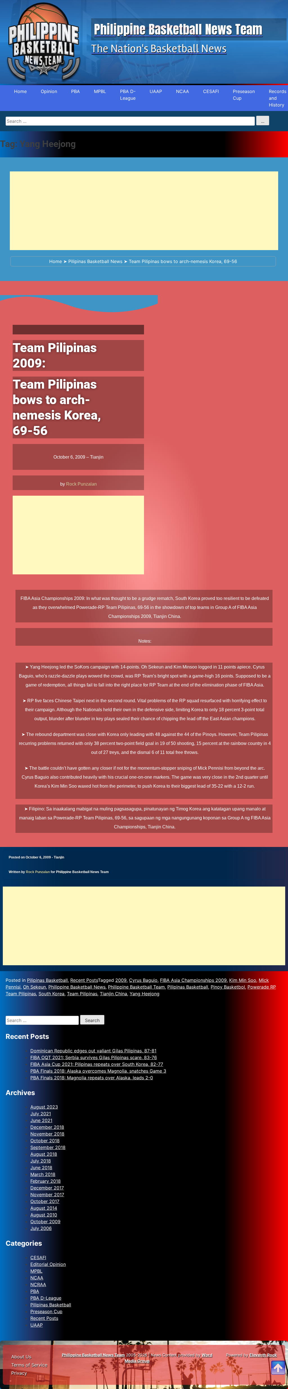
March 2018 (42, 1174)
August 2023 (44, 1107)
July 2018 (40, 1161)
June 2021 (41, 1120)
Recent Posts (84, 980)
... (262, 121)
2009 (121, 980)
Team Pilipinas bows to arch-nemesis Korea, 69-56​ (183, 261)
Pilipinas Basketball (47, 980)
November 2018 (47, 1134)
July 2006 (41, 1228)
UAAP (156, 91)
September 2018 (48, 1147)
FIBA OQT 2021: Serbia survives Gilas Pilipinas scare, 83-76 (93, 1057)
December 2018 (47, 1127)
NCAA (182, 91)
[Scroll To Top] (278, 1361)
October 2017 (44, 1201)
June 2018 (41, 1167)
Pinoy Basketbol (228, 987)
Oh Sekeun (34, 987)
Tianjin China (113, 993)
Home (20, 91)
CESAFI (211, 91)
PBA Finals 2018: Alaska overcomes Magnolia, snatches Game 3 (98, 1071)
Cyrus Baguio (143, 980)
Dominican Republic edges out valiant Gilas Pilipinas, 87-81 (93, 1050)
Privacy (19, 1373)
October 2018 (45, 1140)
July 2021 (40, 1113)
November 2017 (47, 1194)
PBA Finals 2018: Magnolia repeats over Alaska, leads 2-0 (91, 1077)
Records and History (277, 98)
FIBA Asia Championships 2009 (193, 980)
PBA (75, 91)
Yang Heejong (144, 993)
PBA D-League (128, 95)
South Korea (51, 993)
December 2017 (47, 1188)
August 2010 (43, 1215)
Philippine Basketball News (76, 987)
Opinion (49, 91)
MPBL (100, 91)
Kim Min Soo (242, 980)
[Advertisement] (144, 210)
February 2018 (45, 1181)
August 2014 (43, 1208)
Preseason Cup (244, 95)
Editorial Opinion (48, 1264)
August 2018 (43, 1154)
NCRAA (38, 1284)
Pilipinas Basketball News (95, 261)
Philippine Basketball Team (136, 987)
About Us (21, 1356)
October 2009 (45, 1221)
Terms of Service (29, 1365)
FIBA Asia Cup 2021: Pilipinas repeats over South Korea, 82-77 (96, 1064)
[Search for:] (43, 1020)
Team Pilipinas (82, 993)
